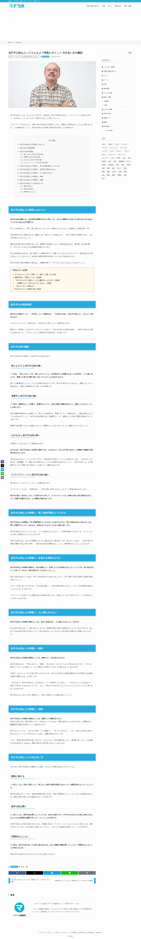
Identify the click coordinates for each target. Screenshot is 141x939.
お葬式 (110, 144)
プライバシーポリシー (46, 932)
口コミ (129, 161)
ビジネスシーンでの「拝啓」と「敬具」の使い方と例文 (35, 274)
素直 (125, 171)
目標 (120, 171)
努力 (109, 161)
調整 (113, 175)
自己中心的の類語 (26, 151)
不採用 (118, 158)
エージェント (114, 148)
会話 (124, 158)
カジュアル (123, 148)
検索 (130, 53)
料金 (108, 168)
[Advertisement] (70, 25)
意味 (27, 866)
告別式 (104, 165)
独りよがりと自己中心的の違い (34, 154)
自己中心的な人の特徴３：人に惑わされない (36, 173)
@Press (98, 932)
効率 (115, 161)
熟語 (108, 171)
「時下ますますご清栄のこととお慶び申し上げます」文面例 (37, 280)
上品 (112, 158)
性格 (22, 866)
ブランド (126, 151)
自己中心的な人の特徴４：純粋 (31, 176)
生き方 (114, 171)
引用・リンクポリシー (62, 932)
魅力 (103, 178)
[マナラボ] (17, 6)
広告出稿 (73, 932)
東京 (113, 168)
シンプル (104, 151)
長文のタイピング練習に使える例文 (28, 289)
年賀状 (129, 165)
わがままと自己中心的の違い (33, 160)
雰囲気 (119, 175)
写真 (129, 158)
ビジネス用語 (108, 93)
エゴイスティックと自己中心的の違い (36, 162)
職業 (105, 122)
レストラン (105, 158)
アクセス (124, 144)
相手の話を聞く (29, 189)
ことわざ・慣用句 (109, 67)
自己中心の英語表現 (27, 148)
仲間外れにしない (29, 192)
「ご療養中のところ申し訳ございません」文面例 (33, 283)
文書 (105, 84)
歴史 (125, 168)
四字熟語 (106, 126)
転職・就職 (107, 97)
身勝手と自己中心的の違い (32, 157)
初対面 (104, 161)
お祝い (104, 144)
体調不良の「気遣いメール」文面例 (28, 277)
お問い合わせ (83, 932)
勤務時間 (121, 161)
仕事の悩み (46, 56)
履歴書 (106, 101)
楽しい (119, 168)
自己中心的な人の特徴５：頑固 (31, 180)
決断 (103, 171)
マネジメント (122, 154)
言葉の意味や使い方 (110, 71)
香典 (125, 175)
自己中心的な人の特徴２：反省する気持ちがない (38, 169)
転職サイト (107, 118)
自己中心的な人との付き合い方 (31, 183)
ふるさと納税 (108, 109)
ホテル (104, 154)
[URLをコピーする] (87, 873)
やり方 (117, 144)
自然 (103, 175)
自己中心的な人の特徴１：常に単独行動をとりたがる (40, 166)
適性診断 (106, 88)
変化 (117, 165)
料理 (103, 168)
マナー (106, 75)
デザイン (119, 151)
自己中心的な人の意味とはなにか (32, 144)
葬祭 (108, 175)
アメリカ (104, 148)
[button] (17, 873)
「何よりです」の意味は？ (25, 286)
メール (106, 80)
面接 (105, 105)
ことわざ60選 (108, 130)
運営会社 (91, 932)
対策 (122, 165)
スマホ (112, 151)
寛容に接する (28, 186)
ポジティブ (111, 154)
